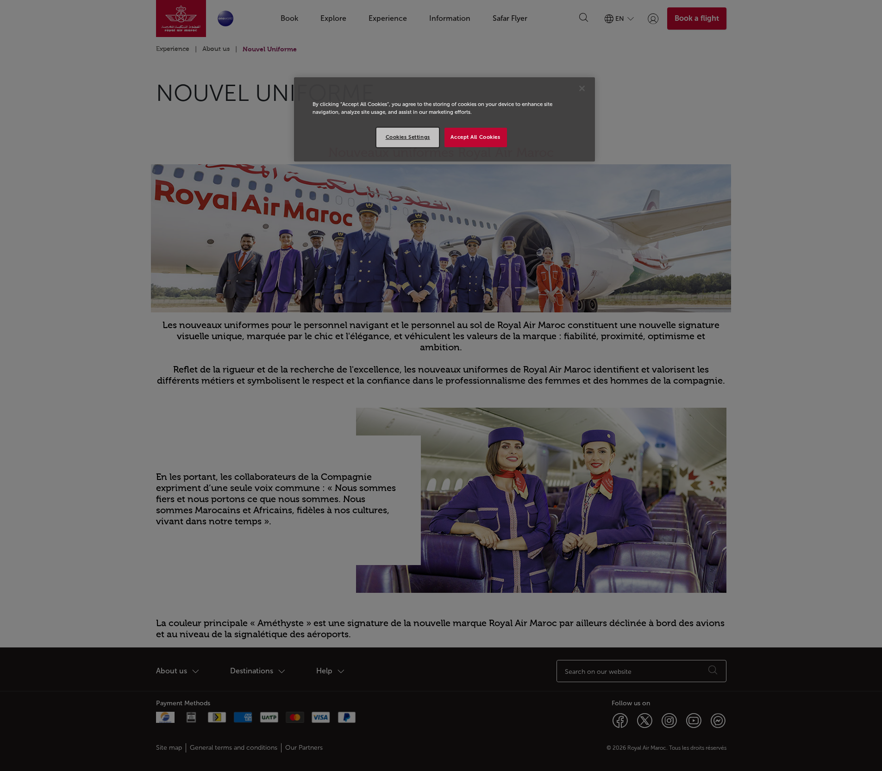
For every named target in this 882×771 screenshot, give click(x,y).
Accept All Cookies (475, 137)
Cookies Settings (408, 137)
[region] (444, 119)
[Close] (582, 88)
